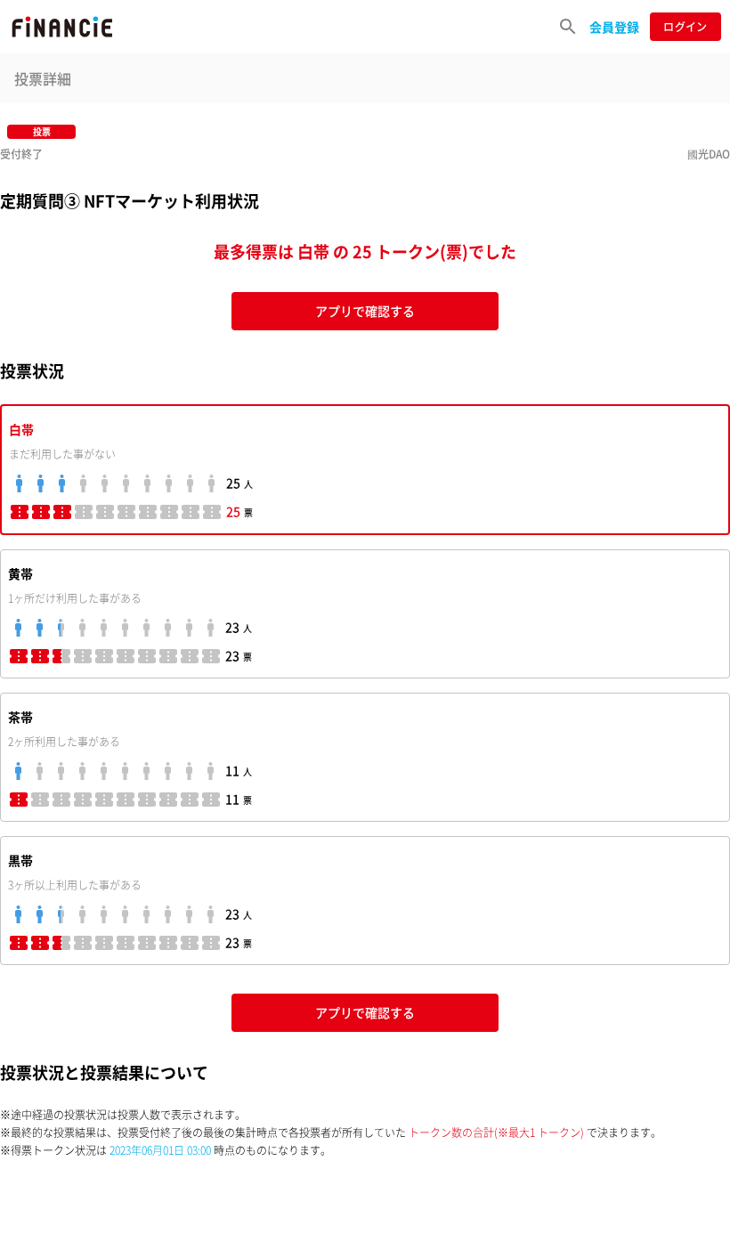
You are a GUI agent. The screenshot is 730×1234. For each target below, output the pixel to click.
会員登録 (614, 27)
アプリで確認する (365, 311)
